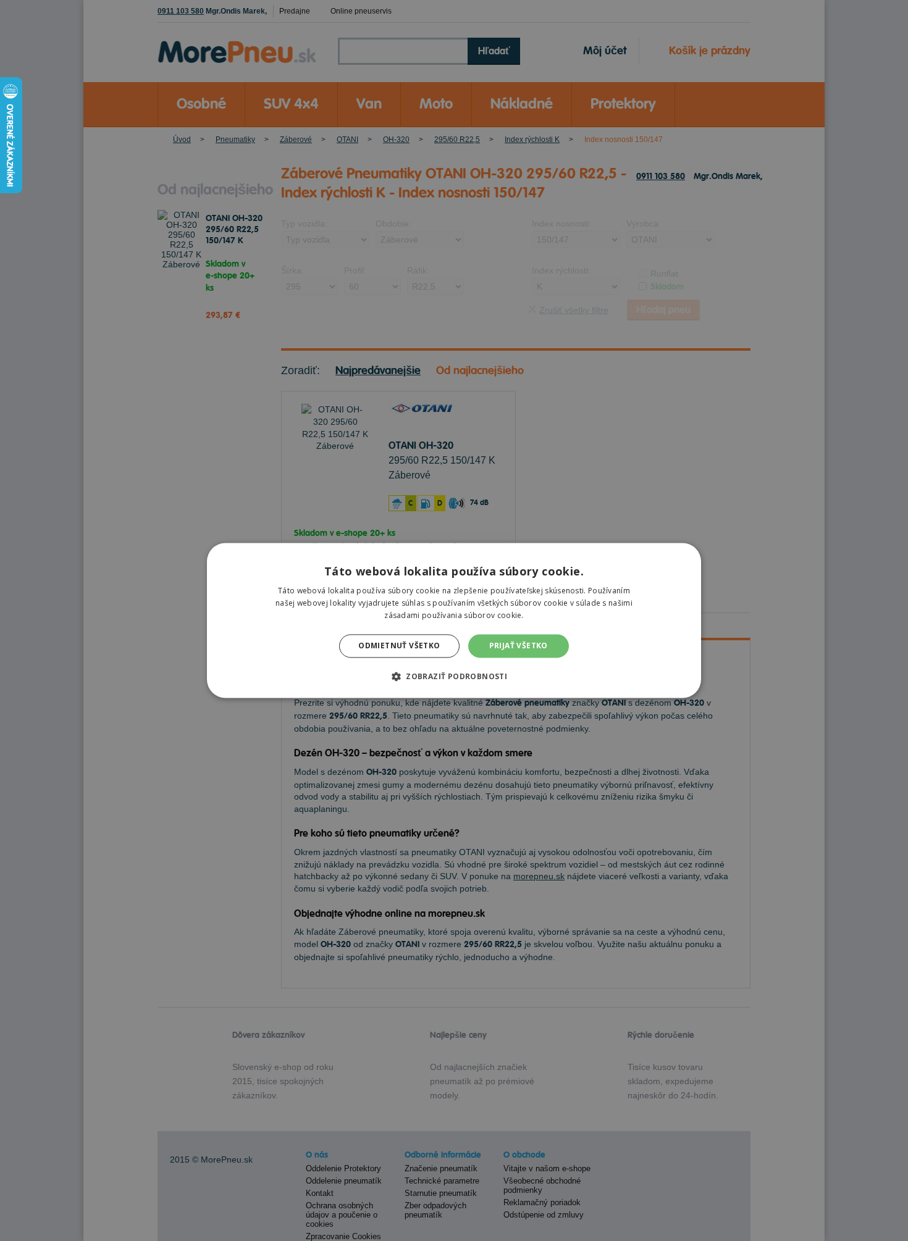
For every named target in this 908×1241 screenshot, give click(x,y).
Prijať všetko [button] (518, 645)
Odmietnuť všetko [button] (399, 645)
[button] (454, 677)
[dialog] (454, 620)
